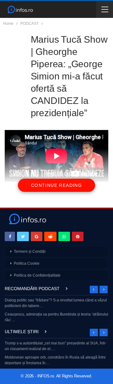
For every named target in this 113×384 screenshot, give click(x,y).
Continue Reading (56, 185)
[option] (56, 310)
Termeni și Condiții (30, 251)
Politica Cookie (27, 263)
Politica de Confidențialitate (37, 275)
